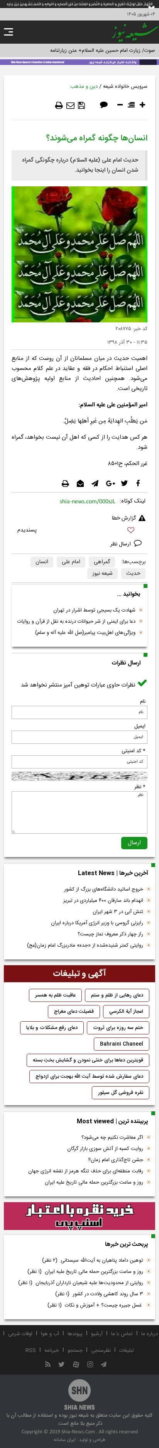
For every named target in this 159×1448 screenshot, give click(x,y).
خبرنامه (51, 1350)
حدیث (133, 573)
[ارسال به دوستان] (70, 105)
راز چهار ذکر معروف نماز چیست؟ (110, 934)
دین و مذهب (84, 86)
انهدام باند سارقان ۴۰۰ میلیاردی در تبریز (103, 900)
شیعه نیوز (102, 573)
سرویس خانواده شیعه (125, 86)
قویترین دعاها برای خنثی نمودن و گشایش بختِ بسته (88, 1060)
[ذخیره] (81, 105)
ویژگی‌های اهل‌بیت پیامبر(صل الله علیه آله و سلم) (85, 633)
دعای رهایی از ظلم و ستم (117, 995)
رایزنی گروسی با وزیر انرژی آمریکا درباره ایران (97, 923)
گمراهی (102, 562)
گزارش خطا (124, 518)
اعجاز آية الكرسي (126, 1011)
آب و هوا (50, 1334)
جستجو (75, 1350)
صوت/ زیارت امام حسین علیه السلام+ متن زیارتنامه (102, 50)
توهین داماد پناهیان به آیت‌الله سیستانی (92, 1260)
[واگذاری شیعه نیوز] (79, 61)
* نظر (139, 787)
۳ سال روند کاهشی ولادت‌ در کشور (99, 1294)
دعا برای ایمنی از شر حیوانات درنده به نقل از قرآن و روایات (76, 621)
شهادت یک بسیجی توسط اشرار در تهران (94, 610)
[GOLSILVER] (79, 1216)
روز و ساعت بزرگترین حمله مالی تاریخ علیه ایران (94, 1182)
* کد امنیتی (133, 751)
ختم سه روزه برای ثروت (118, 1028)
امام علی (71, 562)
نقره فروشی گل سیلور (120, 1093)
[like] (79, 531)
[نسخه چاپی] (59, 105)
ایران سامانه (65, 1440)
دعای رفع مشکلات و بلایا (52, 1028)
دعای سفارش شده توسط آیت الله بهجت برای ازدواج (89, 1076)
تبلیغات (126, 1350)
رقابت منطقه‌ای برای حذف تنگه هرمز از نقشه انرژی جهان (85, 1171)
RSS (30, 1350)
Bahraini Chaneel (121, 1044)
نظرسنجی (101, 1350)
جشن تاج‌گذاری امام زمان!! (115, 1160)
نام (142, 701)
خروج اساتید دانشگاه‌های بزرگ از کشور (103, 889)
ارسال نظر (121, 544)
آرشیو (97, 1334)
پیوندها (75, 1334)
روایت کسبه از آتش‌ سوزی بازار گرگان (105, 1149)
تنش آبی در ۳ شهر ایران (118, 912)
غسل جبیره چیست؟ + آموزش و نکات (95, 1305)
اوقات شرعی (20, 1334)
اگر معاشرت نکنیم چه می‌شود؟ (112, 1137)
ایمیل (139, 726)
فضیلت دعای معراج (74, 1011)
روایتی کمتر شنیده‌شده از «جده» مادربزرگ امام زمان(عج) (85, 945)
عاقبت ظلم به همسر (55, 995)
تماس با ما (122, 1334)
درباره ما (149, 1334)
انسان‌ (42, 562)
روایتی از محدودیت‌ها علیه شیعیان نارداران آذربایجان (80, 1283)
